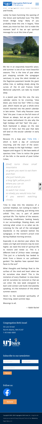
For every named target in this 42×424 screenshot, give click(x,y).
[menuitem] (36, 4)
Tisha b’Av (32, 139)
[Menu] (36, 4)
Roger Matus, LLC (7, 421)
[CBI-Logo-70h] (17, 4)
